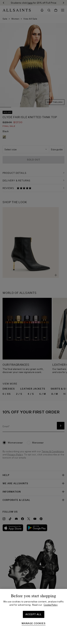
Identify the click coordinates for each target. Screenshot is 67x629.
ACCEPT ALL (33, 614)
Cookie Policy (51, 604)
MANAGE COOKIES (34, 623)
